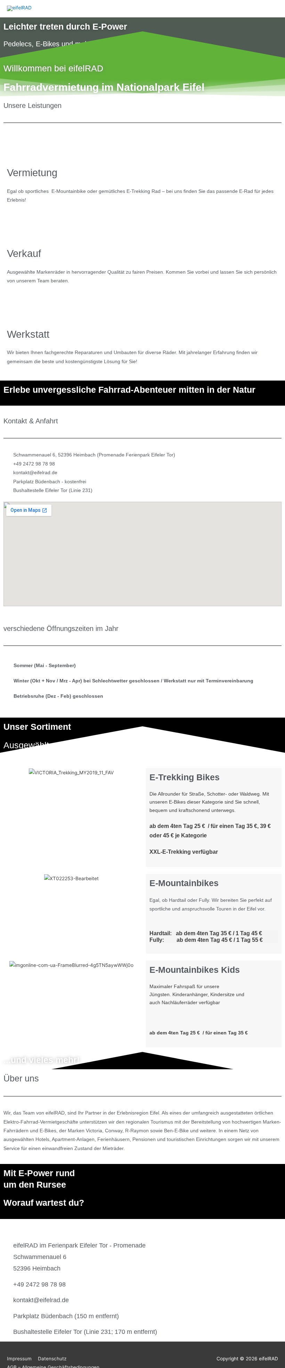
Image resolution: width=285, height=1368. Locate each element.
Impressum (19, 1358)
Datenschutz (52, 1358)
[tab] (142, 665)
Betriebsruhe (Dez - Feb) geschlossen (58, 696)
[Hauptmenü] (271, 8)
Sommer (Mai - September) (45, 665)
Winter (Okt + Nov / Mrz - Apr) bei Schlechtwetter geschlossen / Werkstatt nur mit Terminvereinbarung (133, 680)
